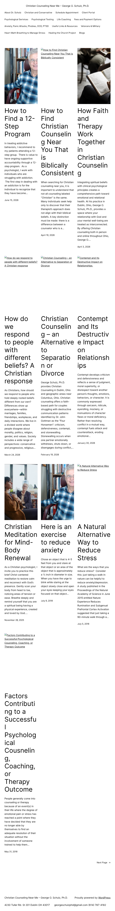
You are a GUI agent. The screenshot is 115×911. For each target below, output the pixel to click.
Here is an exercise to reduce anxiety (56, 538)
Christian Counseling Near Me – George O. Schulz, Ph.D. (57, 5)
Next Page (104, 862)
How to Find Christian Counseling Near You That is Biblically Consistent (57, 142)
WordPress (104, 897)
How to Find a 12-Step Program (19, 122)
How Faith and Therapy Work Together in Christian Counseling (92, 142)
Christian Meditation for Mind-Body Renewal (20, 542)
